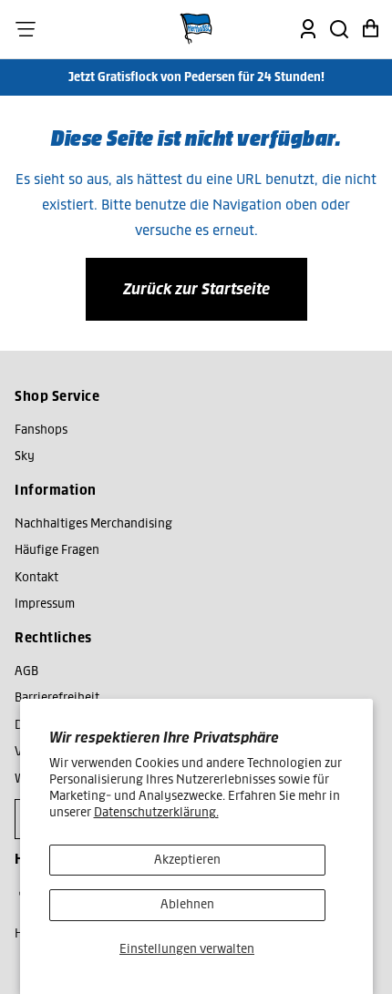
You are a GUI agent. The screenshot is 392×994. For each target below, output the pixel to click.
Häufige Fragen (57, 550)
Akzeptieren (187, 859)
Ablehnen (187, 904)
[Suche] (339, 29)
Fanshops (41, 429)
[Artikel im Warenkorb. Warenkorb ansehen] (370, 29)
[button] (25, 29)
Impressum (45, 603)
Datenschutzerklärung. (156, 812)
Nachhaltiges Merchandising (93, 523)
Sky (25, 456)
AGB (26, 671)
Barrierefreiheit (57, 697)
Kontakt (36, 577)
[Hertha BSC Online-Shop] (196, 29)
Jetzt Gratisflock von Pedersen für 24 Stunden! (196, 77)
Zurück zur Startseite (196, 289)
